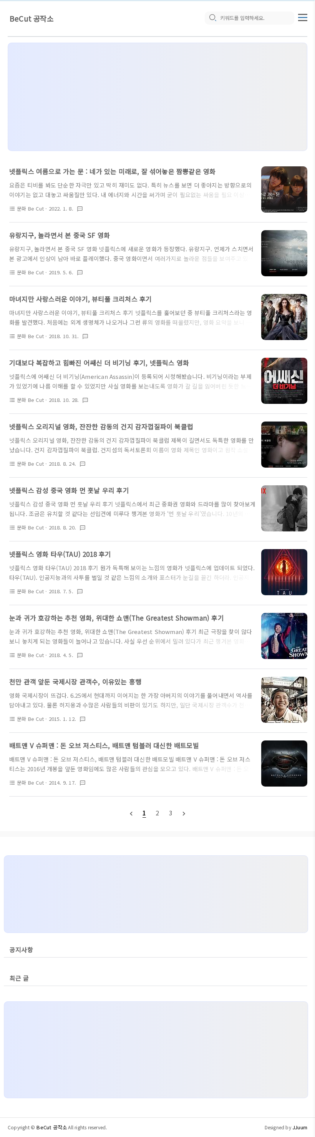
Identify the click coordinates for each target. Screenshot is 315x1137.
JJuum (299, 1127)
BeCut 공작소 (31, 18)
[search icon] (212, 18)
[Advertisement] (157, 97)
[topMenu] (302, 16)
